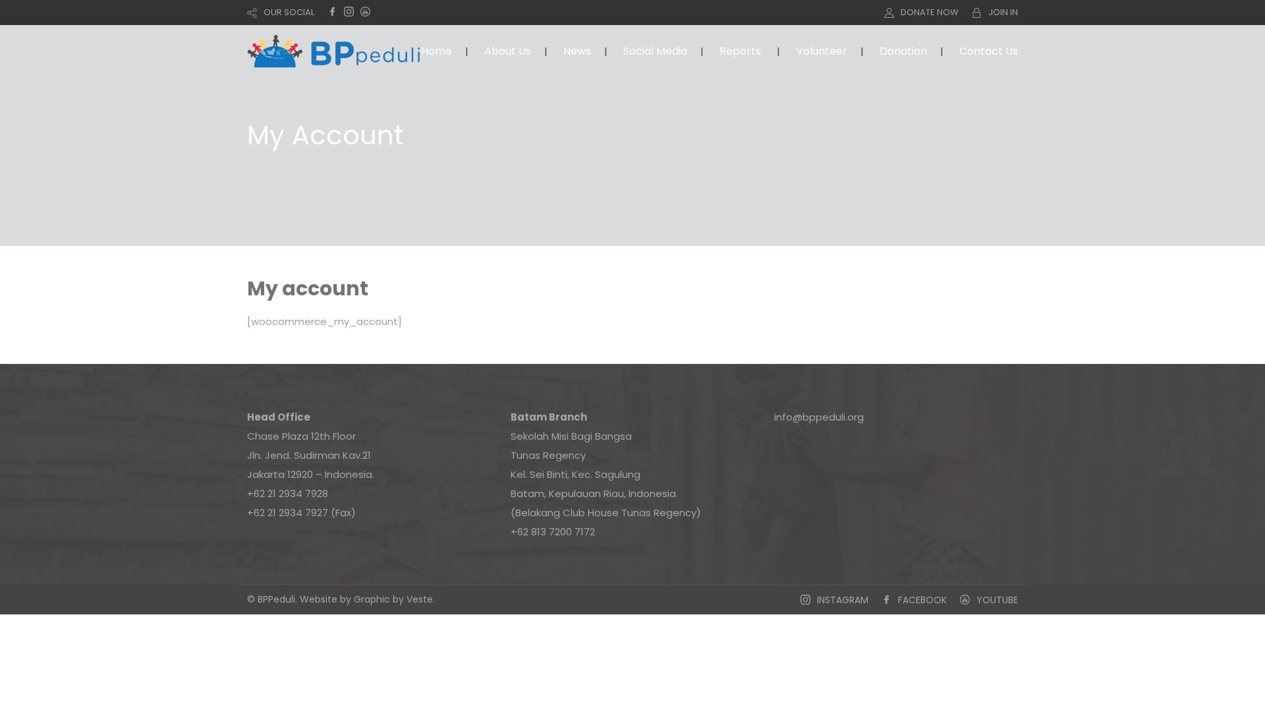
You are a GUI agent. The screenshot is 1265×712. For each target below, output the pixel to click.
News (577, 51)
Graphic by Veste (393, 599)
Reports (740, 51)
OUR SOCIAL (289, 12)
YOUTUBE (997, 600)
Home (436, 51)
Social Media (655, 51)
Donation (903, 51)
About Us (507, 51)
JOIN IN (1003, 12)
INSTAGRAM (842, 600)
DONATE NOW (930, 12)
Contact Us (988, 51)
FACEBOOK (922, 600)
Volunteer (821, 51)
